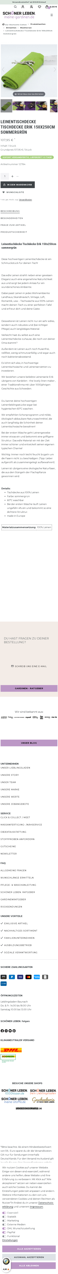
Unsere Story (10, 775)
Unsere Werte (10, 797)
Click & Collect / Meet (15, 817)
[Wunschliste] (39, 6)
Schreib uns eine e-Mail (31, 666)
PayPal (11, 1232)
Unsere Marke (10, 789)
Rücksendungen (11, 907)
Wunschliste (15, 192)
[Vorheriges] (3, 69)
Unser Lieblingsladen (15, 768)
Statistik (11, 1216)
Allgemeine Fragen (13, 870)
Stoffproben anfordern (18, 839)
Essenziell (12, 1212)
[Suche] (15, 6)
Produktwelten (38, 24)
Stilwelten (10, 28)
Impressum (36, 1206)
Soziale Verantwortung (20, 952)
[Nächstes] (55, 69)
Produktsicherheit (14, 232)
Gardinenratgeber (13, 899)
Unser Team (8, 782)
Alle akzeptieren (29, 1249)
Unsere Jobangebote (15, 804)
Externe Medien (16, 1224)
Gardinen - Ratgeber (29, 688)
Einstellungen (10, 1240)
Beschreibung (10, 211)
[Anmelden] (23, 6)
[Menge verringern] (17, 176)
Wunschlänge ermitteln (17, 877)
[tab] (10, 211)
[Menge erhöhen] (12, 176)
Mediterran (26, 28)
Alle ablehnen (29, 1265)
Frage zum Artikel (13, 225)
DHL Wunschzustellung (21, 1228)
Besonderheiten (12, 218)
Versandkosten (25, 200)
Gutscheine (8, 846)
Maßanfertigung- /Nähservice (21, 824)
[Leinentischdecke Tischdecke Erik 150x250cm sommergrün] (8, 106)
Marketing (13, 1220)
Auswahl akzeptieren (29, 1257)
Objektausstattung (13, 832)
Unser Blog (29, 743)
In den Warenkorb (19, 184)
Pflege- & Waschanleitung (18, 885)
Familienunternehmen (19, 938)
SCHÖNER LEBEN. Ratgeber (18, 892)
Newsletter (9, 853)
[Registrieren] (32, 6)
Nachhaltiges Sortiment (20, 931)
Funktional (13, 1236)
